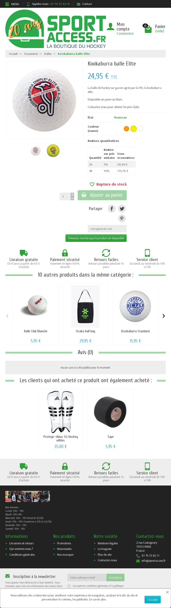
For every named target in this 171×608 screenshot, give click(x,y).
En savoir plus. (97, 599)
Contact (87, 4)
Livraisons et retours (21, 543)
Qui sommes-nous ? (21, 549)
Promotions (64, 543)
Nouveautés (64, 549)
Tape (110, 437)
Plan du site (105, 555)
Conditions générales (22, 555)
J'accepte (152, 600)
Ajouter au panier (106, 195)
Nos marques (65, 555)
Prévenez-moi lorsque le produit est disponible (96, 238)
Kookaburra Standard (135, 331)
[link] (112, 208)
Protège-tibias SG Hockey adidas (60, 438)
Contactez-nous (107, 560)
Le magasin (105, 549)
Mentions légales (108, 543)
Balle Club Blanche (35, 331)
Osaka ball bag (85, 331)
